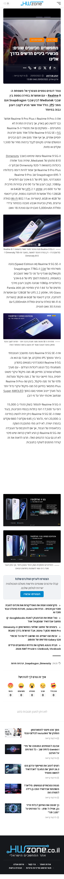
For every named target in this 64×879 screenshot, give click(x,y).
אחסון (39, 189)
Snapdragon (32, 663)
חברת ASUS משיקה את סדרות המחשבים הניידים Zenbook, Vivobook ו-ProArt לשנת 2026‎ (34, 646)
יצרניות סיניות (17, 663)
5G (59, 133)
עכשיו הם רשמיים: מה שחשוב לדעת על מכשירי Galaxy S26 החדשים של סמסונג (35, 637)
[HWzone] (32, 3)
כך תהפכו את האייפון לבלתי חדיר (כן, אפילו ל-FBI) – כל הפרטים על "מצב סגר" (42, 808)
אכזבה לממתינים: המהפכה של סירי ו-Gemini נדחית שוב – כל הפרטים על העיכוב (41, 749)
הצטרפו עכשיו (32, 594)
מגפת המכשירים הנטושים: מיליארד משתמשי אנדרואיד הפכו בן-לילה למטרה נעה (41, 789)
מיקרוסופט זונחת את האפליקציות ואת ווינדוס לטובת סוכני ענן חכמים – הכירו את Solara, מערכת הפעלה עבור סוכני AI (33, 609)
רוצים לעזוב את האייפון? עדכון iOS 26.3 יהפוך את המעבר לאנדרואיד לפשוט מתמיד (41, 769)
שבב (43, 269)
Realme (53, 95)
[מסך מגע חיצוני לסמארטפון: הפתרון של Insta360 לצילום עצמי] (13, 733)
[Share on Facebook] (50, 68)
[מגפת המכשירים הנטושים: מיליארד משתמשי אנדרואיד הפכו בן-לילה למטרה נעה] (13, 789)
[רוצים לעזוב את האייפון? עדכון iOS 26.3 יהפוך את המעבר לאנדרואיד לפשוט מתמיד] (13, 769)
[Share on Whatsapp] (40, 68)
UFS (28, 189)
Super (7, 391)
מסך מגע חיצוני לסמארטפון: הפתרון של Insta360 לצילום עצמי (41, 731)
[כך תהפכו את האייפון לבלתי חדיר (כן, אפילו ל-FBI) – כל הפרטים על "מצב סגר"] (13, 808)
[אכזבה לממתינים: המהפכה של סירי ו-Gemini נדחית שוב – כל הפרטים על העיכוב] (13, 749)
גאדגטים (52, 40)
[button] (58, 3)
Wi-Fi (14, 198)
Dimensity (12, 156)
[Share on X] (45, 68)
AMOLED (17, 391)
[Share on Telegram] (34, 68)
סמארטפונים (37, 40)
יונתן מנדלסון (52, 75)
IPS (52, 105)
